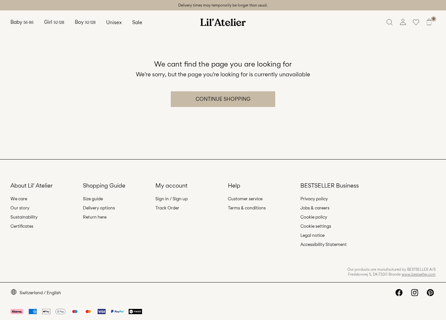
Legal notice (312, 235)
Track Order (167, 207)
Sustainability (24, 217)
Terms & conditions (247, 207)
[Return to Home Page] (223, 22)
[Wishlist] (415, 22)
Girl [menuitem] (54, 22)
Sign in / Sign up (171, 198)
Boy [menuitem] (85, 22)
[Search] (389, 22)
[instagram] (414, 292)
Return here (94, 217)
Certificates (21, 226)
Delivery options (99, 207)
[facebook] (399, 292)
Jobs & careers (314, 207)
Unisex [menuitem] (114, 22)
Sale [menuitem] (137, 22)
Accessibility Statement (323, 244)
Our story (19, 207)
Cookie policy (313, 217)
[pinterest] (430, 292)
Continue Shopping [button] (223, 99)
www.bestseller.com (419, 274)
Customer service (245, 198)
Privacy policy (314, 198)
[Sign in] (402, 22)
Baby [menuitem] (22, 22)
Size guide (93, 198)
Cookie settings (315, 226)
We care (18, 198)
